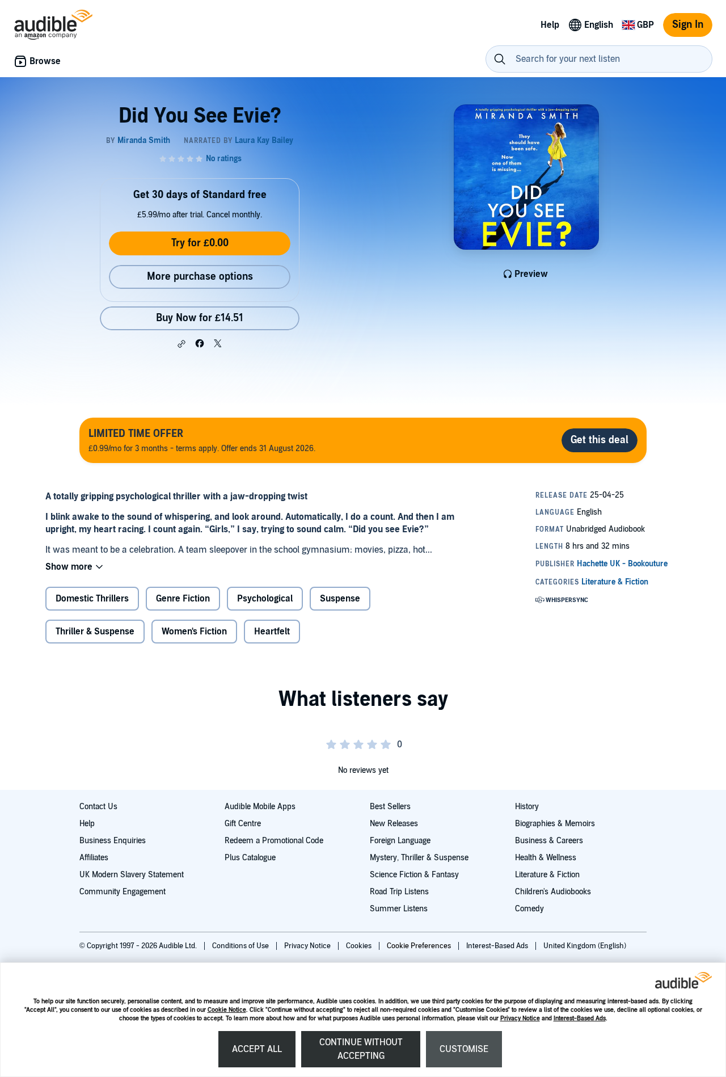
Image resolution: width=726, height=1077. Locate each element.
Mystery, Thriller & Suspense (419, 858)
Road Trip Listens (399, 892)
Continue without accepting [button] (361, 1049)
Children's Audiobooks (553, 892)
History (527, 806)
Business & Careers (549, 840)
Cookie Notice (227, 1009)
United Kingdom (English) (584, 945)
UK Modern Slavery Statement (131, 875)
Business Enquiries (112, 840)
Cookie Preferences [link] (419, 945)
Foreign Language (400, 840)
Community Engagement (122, 892)
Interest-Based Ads (580, 1018)
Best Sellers (390, 806)
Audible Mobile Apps (260, 806)
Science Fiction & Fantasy (414, 875)
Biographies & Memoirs (555, 823)
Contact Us (98, 806)
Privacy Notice (520, 1018)
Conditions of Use (241, 945)
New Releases (394, 823)
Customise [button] (464, 1049)
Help (87, 823)
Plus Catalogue (250, 858)
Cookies (359, 945)
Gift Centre (243, 823)
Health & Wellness (545, 858)
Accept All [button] (256, 1049)
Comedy (529, 909)
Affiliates (93, 858)
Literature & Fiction (547, 875)
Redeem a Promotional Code (274, 840)
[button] (181, 343)
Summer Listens (399, 909)
